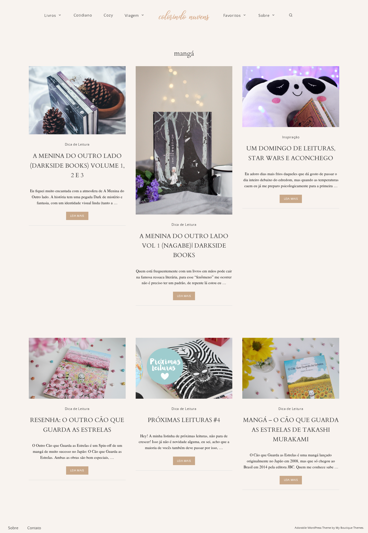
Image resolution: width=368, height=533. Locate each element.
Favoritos (232, 16)
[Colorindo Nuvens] (184, 14)
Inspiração (291, 137)
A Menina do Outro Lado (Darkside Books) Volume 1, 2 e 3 (77, 165)
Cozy (108, 15)
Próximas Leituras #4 (184, 420)
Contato (34, 528)
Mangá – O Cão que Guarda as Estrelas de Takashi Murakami (291, 430)
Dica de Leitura (77, 145)
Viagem (132, 16)
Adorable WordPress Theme (313, 527)
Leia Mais (77, 216)
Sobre (264, 16)
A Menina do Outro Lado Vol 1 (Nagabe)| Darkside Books (183, 246)
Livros (50, 16)
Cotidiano (83, 15)
